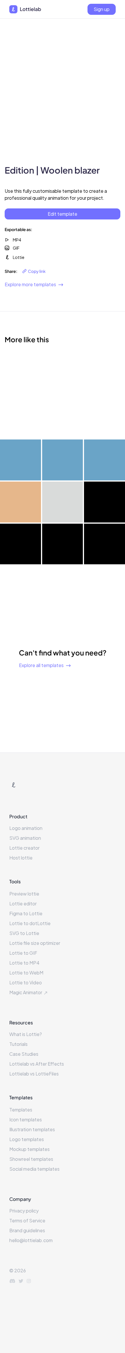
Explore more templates (30, 284)
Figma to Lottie (25, 913)
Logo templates (26, 1139)
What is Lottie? (25, 1034)
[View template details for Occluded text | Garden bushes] (62, 459)
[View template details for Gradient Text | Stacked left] (62, 544)
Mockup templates (29, 1149)
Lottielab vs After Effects (36, 1064)
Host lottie (21, 858)
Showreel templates (31, 1159)
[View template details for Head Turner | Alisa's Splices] (20, 418)
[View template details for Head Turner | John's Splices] (62, 418)
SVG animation (25, 838)
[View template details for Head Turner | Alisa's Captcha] (104, 418)
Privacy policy (24, 1211)
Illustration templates (32, 1129)
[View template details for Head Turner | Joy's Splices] (104, 376)
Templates (20, 1110)
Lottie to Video (25, 982)
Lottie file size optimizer (34, 943)
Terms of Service (27, 1220)
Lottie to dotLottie (30, 923)
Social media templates (34, 1169)
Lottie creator (24, 848)
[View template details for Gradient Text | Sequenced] (104, 544)
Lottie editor (23, 903)
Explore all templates (41, 665)
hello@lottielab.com (31, 1240)
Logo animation (25, 828)
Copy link (37, 271)
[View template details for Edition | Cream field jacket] (62, 376)
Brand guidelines (27, 1230)
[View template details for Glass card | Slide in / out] (104, 502)
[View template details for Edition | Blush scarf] (20, 376)
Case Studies (23, 1054)
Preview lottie (24, 894)
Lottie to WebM (26, 973)
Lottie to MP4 (24, 963)
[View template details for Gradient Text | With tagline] (20, 544)
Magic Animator (25, 992)
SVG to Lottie (24, 933)
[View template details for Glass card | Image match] (62, 502)
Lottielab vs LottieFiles (34, 1074)
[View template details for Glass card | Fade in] (20, 502)
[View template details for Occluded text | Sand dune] (104, 459)
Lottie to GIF (23, 953)
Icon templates (25, 1119)
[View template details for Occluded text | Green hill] (20, 459)
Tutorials (18, 1044)
